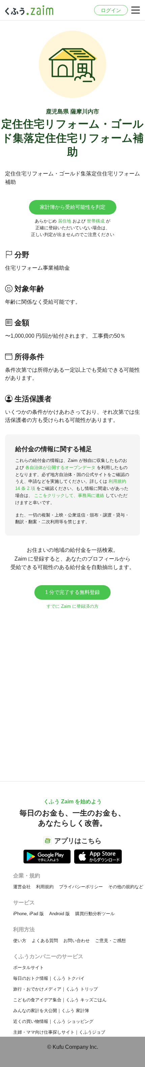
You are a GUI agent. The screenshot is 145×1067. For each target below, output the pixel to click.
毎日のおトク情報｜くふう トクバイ (49, 978)
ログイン (111, 10)
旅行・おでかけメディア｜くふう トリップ (55, 989)
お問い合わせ (76, 940)
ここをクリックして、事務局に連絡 (69, 495)
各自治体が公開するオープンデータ (60, 467)
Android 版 (59, 913)
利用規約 (45, 886)
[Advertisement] (72, 692)
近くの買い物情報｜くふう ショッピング (53, 1021)
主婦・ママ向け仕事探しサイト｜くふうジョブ (59, 1032)
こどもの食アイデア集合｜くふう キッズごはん (60, 999)
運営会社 (22, 886)
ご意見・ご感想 (110, 940)
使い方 (19, 940)
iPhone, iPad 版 (28, 913)
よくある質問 (45, 940)
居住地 (64, 221)
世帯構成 (96, 221)
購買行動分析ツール (95, 913)
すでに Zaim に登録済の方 (72, 606)
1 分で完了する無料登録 (72, 592)
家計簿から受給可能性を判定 (73, 207)
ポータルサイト (28, 967)
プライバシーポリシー (81, 886)
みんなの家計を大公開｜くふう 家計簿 (51, 1010)
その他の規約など (125, 886)
